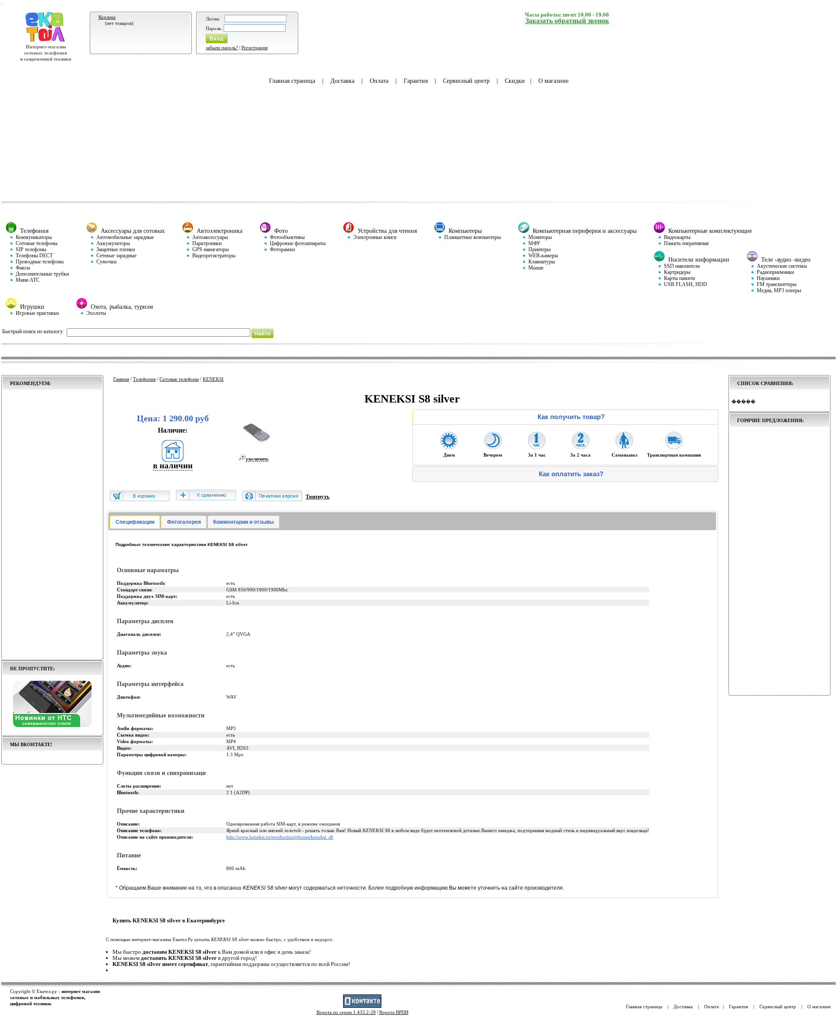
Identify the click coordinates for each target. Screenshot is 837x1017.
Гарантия (416, 81)
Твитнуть (318, 496)
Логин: (213, 18)
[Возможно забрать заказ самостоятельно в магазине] (624, 446)
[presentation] (135, 522)
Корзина (107, 17)
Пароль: (214, 28)
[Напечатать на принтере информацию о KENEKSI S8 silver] (272, 499)
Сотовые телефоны (179, 379)
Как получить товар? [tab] (571, 416)
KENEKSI (213, 379)
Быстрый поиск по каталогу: (33, 331)
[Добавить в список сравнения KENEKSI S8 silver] (205, 496)
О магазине (553, 81)
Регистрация (255, 47)
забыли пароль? (222, 47)
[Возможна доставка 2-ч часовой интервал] (580, 446)
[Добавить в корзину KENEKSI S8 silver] (140, 499)
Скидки (515, 81)
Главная (121, 379)
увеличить (257, 458)
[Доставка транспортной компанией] (674, 446)
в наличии (173, 465)
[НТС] (52, 725)
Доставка (342, 81)
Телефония (144, 379)
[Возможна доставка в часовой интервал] (536, 446)
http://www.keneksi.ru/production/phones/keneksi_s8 (279, 837)
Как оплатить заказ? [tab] (571, 474)
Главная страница (292, 81)
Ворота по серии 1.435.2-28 (346, 1012)
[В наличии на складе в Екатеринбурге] (173, 459)
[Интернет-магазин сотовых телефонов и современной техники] (45, 40)
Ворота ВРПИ (393, 1012)
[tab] (135, 522)
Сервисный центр (466, 81)
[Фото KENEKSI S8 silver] (257, 450)
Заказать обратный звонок (567, 20)
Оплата (379, 81)
